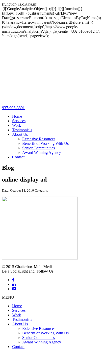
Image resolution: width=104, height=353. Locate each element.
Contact (18, 157)
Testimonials (22, 130)
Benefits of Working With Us (45, 143)
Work (16, 125)
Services (18, 121)
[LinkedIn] (14, 284)
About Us (20, 134)
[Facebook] (13, 280)
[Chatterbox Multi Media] (52, 103)
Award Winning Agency (41, 152)
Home (17, 116)
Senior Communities (38, 148)
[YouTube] (14, 289)
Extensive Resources (38, 139)
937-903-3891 (13, 108)
